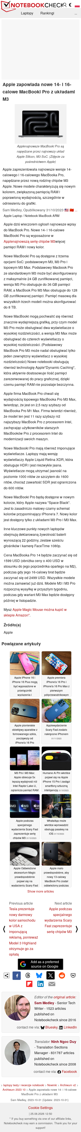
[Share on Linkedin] (40, 984)
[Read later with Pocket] (73, 975)
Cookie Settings (40, 1107)
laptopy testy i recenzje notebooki (23, 1085)
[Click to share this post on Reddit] (62, 975)
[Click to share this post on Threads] (28, 975)
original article (64, 997)
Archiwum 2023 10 (14, 1089)
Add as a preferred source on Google (45, 964)
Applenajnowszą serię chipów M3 (29, 241)
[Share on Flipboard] (29, 984)
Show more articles (40, 891)
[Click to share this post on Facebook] (17, 975)
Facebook (69, 1071)
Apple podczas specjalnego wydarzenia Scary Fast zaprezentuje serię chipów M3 (58, 920)
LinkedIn (70, 1027)
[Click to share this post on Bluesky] (39, 975)
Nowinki (52, 1085)
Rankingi (47, 13)
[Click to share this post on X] (50, 975)
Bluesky (50, 1027)
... (76, 13)
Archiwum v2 (68, 1085)
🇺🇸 (66, 209)
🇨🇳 (72, 209)
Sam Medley (44, 1002)
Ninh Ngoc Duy (63, 1041)
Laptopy (27, 13)
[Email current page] (52, 984)
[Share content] (7, 975)
